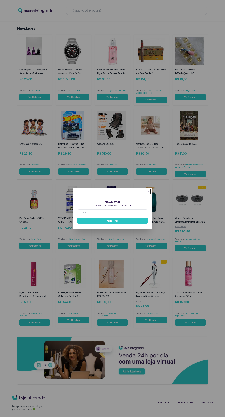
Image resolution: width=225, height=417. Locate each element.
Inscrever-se (112, 220)
